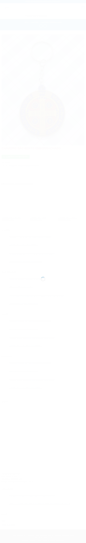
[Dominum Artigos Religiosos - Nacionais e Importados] (43, 268)
